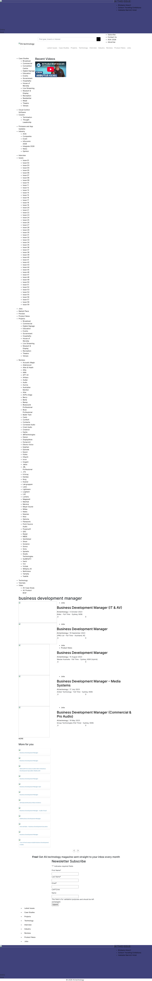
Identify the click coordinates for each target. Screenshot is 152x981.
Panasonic (27, 522)
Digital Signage (29, 71)
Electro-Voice (28, 444)
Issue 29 (26, 230)
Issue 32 (26, 237)
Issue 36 (26, 247)
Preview (22, 314)
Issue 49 (26, 280)
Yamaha (26, 574)
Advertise (111, 42)
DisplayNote (27, 440)
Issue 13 (26, 190)
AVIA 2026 (112, 40)
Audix (25, 382)
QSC (24, 531)
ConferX (26, 420)
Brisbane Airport (124, 5)
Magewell (26, 499)
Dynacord (26, 442)
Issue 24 (26, 217)
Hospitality (27, 81)
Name (54, 893)
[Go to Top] (85, 980)
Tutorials (22, 583)
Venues (25, 106)
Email (54, 883)
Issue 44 (26, 267)
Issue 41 (26, 260)
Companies (27, 136)
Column (22, 115)
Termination (27, 117)
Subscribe (111, 35)
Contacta (26, 422)
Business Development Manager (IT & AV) (89, 608)
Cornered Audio (29, 425)
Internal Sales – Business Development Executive (34, 826)
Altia (24, 370)
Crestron (26, 430)
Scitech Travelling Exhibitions (129, 8)
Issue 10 (26, 183)
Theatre (26, 103)
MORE (21, 739)
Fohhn (25, 454)
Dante (25, 432)
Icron (25, 459)
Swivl (25, 561)
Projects (74, 48)
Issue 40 (26, 257)
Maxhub (26, 502)
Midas (25, 509)
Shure (25, 541)
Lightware (27, 489)
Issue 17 (26, 200)
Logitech (26, 492)
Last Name (56, 877)
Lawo (25, 487)
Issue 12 (26, 188)
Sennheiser (27, 539)
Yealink (25, 576)
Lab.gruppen (28, 484)
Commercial (27, 63)
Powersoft (27, 529)
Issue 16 (26, 198)
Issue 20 (26, 208)
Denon (25, 437)
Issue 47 (26, 275)
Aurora (25, 385)
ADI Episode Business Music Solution (30, 802)
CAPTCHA (56, 890)
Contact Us (112, 37)
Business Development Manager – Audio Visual (33, 810)
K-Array (26, 474)
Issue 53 (26, 290)
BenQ (25, 400)
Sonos (25, 546)
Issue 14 (26, 193)
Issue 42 (26, 262)
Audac (25, 380)
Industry (101, 48)
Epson (25, 452)
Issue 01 (26, 160)
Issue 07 (26, 175)
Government (27, 78)
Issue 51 (26, 285)
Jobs (129, 48)
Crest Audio (27, 427)
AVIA (24, 134)
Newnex (26, 514)
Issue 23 (26, 215)
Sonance (26, 544)
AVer (24, 392)
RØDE (25, 536)
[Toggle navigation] (22, 48)
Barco (25, 397)
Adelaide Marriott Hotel (127, 10)
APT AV (26, 375)
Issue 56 (26, 297)
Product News (119, 48)
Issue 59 (26, 304)
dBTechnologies (29, 435)
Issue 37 (26, 250)
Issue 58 (26, 302)
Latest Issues (52, 48)
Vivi (24, 564)
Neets (25, 512)
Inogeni (25, 462)
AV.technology (62, 612)
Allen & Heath (28, 367)
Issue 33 (26, 240)
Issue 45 (26, 270)
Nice (24, 517)
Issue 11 (26, 185)
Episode (26, 449)
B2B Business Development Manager (30, 818)
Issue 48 (26, 277)
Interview (93, 48)
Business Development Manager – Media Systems (89, 683)
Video (21, 585)
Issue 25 (26, 220)
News (25, 149)
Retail (25, 101)
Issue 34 (26, 242)
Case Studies (64, 48)
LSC (24, 494)
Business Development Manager (82, 629)
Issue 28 (26, 227)
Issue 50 (26, 282)
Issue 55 (26, 295)
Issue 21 (26, 210)
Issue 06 (26, 173)
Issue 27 (26, 225)
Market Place (24, 311)
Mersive (26, 504)
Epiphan (26, 447)
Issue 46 (26, 272)
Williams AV (27, 569)
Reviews (109, 48)
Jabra (25, 464)
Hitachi (25, 457)
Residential (27, 98)
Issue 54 (26, 292)
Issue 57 (26, 299)
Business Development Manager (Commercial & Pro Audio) (94, 714)
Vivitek (25, 566)
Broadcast (27, 61)
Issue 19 (26, 205)
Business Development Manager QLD (30, 786)
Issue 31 (26, 235)
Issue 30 (26, 232)
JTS (24, 472)
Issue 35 (26, 245)
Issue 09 (26, 180)
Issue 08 (26, 178)
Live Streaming (28, 88)
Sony (25, 549)
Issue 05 (26, 170)
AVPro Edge (27, 395)
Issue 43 (26, 265)
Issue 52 (26, 287)
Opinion (26, 151)
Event (25, 139)
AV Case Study (28, 588)
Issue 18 (26, 203)
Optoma (26, 519)
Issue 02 (26, 163)
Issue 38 (26, 252)
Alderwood (27, 365)
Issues (21, 158)
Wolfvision (27, 571)
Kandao (26, 477)
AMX (24, 372)
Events (25, 76)
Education (27, 73)
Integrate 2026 (28, 146)
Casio (25, 417)
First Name (56, 870)
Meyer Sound (28, 507)
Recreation (27, 96)
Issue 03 (26, 165)
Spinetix (26, 551)
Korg (24, 479)
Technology (83, 48)
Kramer (25, 482)
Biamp (25, 402)
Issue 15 (26, 195)
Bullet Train (27, 415)
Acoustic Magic (29, 362)
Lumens (26, 497)
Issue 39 (26, 255)
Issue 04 (26, 168)
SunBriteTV (27, 559)
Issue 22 (26, 212)
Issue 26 (26, 222)
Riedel (25, 534)
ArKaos (25, 377)
